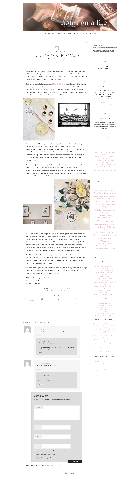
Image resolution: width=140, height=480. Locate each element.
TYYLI (85, 33)
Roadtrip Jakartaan (104, 303)
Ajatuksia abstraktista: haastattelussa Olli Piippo (105, 341)
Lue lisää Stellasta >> (105, 103)
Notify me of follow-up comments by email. (46, 454)
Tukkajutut (100, 238)
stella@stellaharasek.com (104, 98)
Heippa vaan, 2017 (104, 292)
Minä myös (104, 274)
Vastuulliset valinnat (105, 244)
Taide (103, 235)
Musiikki (102, 220)
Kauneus (112, 204)
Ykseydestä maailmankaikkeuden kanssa (105, 345)
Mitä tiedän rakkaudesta (105, 278)
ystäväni (46, 71)
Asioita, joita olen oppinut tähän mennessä (104, 267)
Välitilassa (105, 311)
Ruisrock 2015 (104, 352)
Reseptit (97, 227)
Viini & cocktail (101, 246)
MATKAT (93, 33)
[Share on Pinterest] (69, 288)
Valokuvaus (104, 241)
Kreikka (113, 210)
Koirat (109, 207)
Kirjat (105, 207)
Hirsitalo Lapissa (100, 202)
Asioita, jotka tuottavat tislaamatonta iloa (105, 283)
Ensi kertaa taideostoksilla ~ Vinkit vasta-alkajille (104, 327)
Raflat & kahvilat (65, 290)
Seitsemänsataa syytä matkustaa (104, 315)
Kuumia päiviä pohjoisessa (105, 365)
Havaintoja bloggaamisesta (109, 196)
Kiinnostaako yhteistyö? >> (105, 105)
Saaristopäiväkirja (105, 307)
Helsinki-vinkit (54, 290)
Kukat (101, 213)
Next (88, 43)
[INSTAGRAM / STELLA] (104, 73)
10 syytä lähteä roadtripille (105, 305)
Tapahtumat (108, 235)
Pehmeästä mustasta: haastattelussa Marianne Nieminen (104, 349)
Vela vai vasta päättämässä (105, 270)
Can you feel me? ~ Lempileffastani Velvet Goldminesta (104, 337)
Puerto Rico (110, 221)
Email (36, 436)
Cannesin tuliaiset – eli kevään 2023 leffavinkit (105, 157)
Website (37, 445)
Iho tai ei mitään (105, 334)
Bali (95, 196)
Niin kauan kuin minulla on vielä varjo (104, 324)
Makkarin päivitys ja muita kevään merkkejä (104, 153)
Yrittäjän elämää (101, 249)
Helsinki (99, 198)
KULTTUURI (61, 33)
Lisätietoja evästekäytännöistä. (108, 53)
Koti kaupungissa (102, 209)
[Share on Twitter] (67, 288)
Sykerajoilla (104, 280)
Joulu (103, 204)
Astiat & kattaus (109, 190)
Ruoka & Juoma (107, 227)
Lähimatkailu (100, 217)
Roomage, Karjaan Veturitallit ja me (104, 164)
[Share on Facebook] (65, 288)
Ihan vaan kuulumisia (104, 290)
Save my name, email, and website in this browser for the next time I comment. (54, 451)
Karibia (107, 204)
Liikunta (109, 213)
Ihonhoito (98, 204)
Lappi (104, 213)
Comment (38, 407)
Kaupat (100, 207)
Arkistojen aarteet (99, 190)
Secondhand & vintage (104, 232)
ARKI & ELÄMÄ (49, 33)
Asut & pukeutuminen (105, 193)
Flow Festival (99, 196)
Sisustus (97, 235)
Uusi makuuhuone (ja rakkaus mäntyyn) (105, 161)
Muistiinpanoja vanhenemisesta (104, 272)
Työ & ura (108, 238)
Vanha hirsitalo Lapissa (105, 367)
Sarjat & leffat (105, 230)
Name (36, 427)
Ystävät (111, 248)
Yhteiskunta (109, 246)
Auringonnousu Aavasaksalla (105, 371)
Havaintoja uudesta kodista (105, 166)
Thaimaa (115, 235)
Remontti (111, 224)
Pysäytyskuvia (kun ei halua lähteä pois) (104, 362)
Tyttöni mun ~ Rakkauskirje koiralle (105, 294)
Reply (38, 335)
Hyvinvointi (109, 202)
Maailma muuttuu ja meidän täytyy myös (104, 287)
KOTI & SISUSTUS (73, 33)
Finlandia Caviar (57, 84)
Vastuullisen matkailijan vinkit (105, 313)
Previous (26, 43)
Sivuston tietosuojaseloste (104, 137)
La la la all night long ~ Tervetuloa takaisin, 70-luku (105, 331)
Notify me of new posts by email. (43, 458)
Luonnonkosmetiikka (105, 215)
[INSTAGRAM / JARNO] (105, 73)
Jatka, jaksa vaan (105, 276)
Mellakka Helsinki (110, 217)
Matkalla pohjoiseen (105, 369)
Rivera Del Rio (104, 309)
